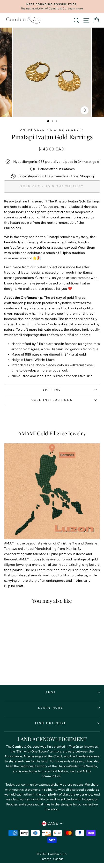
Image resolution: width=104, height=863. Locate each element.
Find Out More (51, 723)
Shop (50, 692)
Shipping (52, 389)
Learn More (50, 707)
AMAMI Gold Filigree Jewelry (52, 129)
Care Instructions (52, 400)
